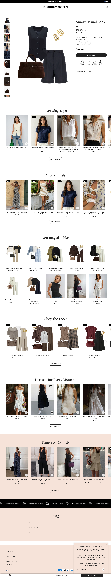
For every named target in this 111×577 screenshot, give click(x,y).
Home (77, 17)
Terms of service (10, 556)
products (83, 17)
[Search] (7, 7)
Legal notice (9, 564)
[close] (106, 544)
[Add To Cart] (26, 143)
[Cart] (107, 7)
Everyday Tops (55, 110)
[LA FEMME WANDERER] (55, 7)
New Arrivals (55, 175)
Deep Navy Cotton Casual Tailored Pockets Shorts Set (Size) (89, 38)
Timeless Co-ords (55, 442)
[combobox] (72, 575)
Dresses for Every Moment (55, 379)
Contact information (11, 561)
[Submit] (103, 569)
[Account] (104, 7)
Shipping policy (10, 559)
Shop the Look (55, 318)
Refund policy (9, 551)
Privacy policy (10, 554)
